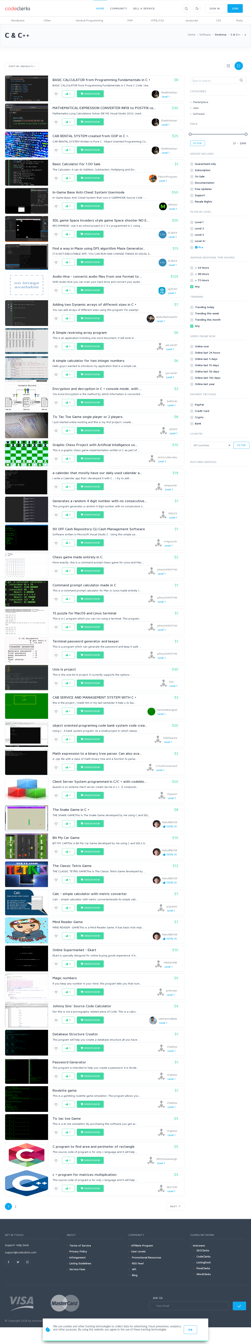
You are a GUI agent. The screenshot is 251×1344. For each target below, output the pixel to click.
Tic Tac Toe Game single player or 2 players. (88, 417)
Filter (197, 143)
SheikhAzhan (169, 92)
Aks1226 (172, 1187)
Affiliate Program (142, 1245)
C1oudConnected (166, 765)
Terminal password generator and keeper (86, 641)
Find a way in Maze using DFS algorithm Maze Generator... (99, 248)
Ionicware (199, 1245)
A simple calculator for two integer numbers (89, 361)
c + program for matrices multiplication (84, 1174)
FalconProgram (167, 176)
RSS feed (137, 1263)
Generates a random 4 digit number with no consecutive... (100, 501)
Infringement (77, 1257)
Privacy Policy (78, 1251)
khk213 (173, 513)
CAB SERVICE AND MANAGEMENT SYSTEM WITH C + (94, 697)
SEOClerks (202, 1250)
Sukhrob (172, 401)
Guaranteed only (206, 163)
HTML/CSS (157, 20)
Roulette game (65, 1090)
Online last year (205, 384)
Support (200, 195)
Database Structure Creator (75, 1034)
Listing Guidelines (80, 1263)
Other (47, 20)
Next (174, 1206)
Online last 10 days (207, 365)
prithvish (171, 990)
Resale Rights (204, 201)
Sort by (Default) (21, 66)
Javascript (191, 20)
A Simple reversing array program (80, 332)
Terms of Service (80, 1245)
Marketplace (200, 102)
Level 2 (200, 228)
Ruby (239, 20)
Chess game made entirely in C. (78, 557)
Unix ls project (64, 669)
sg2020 (172, 288)
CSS (218, 20)
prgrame (171, 906)
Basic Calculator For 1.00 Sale (76, 164)
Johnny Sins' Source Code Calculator (82, 1006)
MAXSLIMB (170, 962)
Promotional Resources (146, 1257)
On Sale (200, 176)
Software (199, 113)
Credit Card (202, 410)
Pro (201, 247)
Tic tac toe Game (67, 1118)
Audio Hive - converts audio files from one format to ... (97, 276)
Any (198, 286)
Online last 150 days (208, 377)
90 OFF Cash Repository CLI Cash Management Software (99, 529)
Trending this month (208, 319)
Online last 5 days (206, 358)
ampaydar (170, 485)
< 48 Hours (202, 274)
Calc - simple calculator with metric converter (90, 894)
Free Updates (204, 189)
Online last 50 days (207, 371)
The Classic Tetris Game (72, 866)
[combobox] (218, 80)
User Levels (138, 1251)
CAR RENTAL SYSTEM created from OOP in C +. (91, 136)
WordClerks (203, 1274)
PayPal (200, 404)
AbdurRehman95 (166, 316)
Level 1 (199, 222)
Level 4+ (200, 241)
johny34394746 (167, 569)
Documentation (205, 182)
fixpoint (172, 794)
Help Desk (22, 1245)
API (133, 1269)
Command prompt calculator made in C (84, 585)
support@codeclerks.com (20, 1252)
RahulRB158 (169, 822)
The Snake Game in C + (71, 809)
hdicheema (170, 737)
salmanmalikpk (168, 1018)
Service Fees (77, 1269)
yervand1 (171, 345)
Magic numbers (65, 978)
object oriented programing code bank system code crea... (100, 725)
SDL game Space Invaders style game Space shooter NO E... (101, 220)
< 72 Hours (202, 280)
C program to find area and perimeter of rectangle (94, 1146)
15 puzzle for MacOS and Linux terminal (84, 613)
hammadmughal (167, 709)
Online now (202, 346)
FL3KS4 (172, 232)
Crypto (199, 417)
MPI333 (172, 204)
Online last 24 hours (208, 352)
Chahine (172, 1046)
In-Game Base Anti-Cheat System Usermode (89, 192)
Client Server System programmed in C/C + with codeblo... (99, 781)
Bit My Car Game (66, 838)
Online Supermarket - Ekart (74, 950)
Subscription (203, 170)
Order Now (91, 93)
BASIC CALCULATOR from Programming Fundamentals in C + (101, 80)
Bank (198, 423)
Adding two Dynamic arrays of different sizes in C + (94, 304)
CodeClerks (203, 1256)
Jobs (196, 107)
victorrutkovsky (167, 457)
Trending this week (207, 313)
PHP (130, 20)
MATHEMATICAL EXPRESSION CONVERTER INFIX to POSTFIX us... (104, 108)
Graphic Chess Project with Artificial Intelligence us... (95, 445)
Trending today (205, 307)
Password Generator (69, 1062)
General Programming (89, 20)
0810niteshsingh (166, 1159)
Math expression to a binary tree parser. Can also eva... (97, 753)
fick (171, 681)
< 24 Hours (202, 267)
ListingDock (203, 1262)
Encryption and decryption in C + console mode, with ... (97, 389)
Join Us (158, 1297)
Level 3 (200, 234)
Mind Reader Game (68, 922)
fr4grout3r (170, 541)
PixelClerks (203, 1268)
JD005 (173, 429)
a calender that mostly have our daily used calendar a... (97, 473)
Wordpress (18, 20)
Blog (134, 1275)
